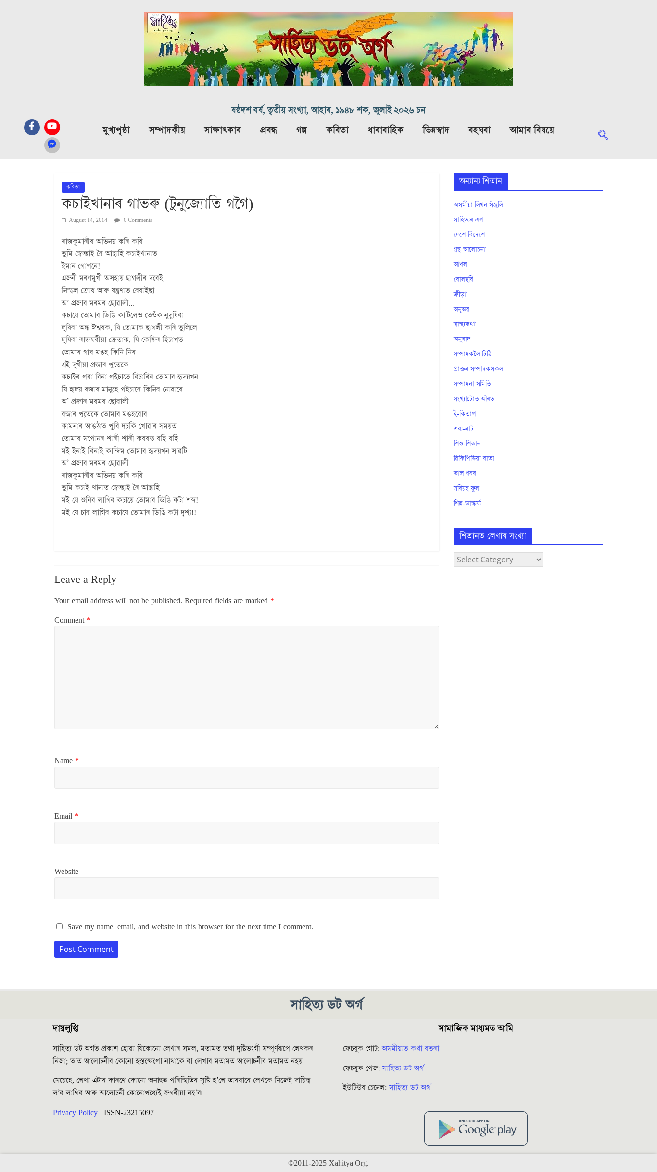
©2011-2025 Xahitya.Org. (328, 1163)
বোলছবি (463, 280)
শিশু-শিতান (467, 444)
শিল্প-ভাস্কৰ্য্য (467, 503)
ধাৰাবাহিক (386, 130)
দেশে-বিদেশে (469, 235)
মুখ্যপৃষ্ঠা (116, 130)
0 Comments (137, 220)
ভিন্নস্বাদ (436, 130)
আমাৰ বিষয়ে (532, 130)
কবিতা (337, 130)
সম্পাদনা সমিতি (472, 384)
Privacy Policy (75, 1112)
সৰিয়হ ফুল (466, 489)
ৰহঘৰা (479, 130)
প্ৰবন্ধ (268, 130)
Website (66, 871)
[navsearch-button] (608, 136)
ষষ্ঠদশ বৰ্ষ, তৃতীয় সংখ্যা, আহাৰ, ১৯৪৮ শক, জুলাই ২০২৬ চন (328, 110)
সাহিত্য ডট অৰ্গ (403, 1068)
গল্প (301, 130)
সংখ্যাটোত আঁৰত (474, 399)
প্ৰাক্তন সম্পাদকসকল (478, 369)
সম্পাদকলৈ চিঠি (472, 354)
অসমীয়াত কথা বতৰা (412, 1048)
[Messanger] (52, 145)
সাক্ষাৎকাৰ (222, 130)
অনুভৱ (461, 309)
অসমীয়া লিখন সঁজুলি (478, 205)
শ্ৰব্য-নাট (464, 429)
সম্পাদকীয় (167, 130)
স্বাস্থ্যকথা (465, 324)
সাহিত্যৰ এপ (468, 220)
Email (66, 816)
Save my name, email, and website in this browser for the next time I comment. (190, 927)
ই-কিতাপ (465, 414)
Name (66, 760)
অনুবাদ (462, 339)
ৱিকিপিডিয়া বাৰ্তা (474, 459)
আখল (460, 265)
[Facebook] (32, 127)
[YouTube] (52, 127)
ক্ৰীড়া (460, 295)
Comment (72, 620)
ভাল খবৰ (465, 474)
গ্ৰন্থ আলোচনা (470, 250)
